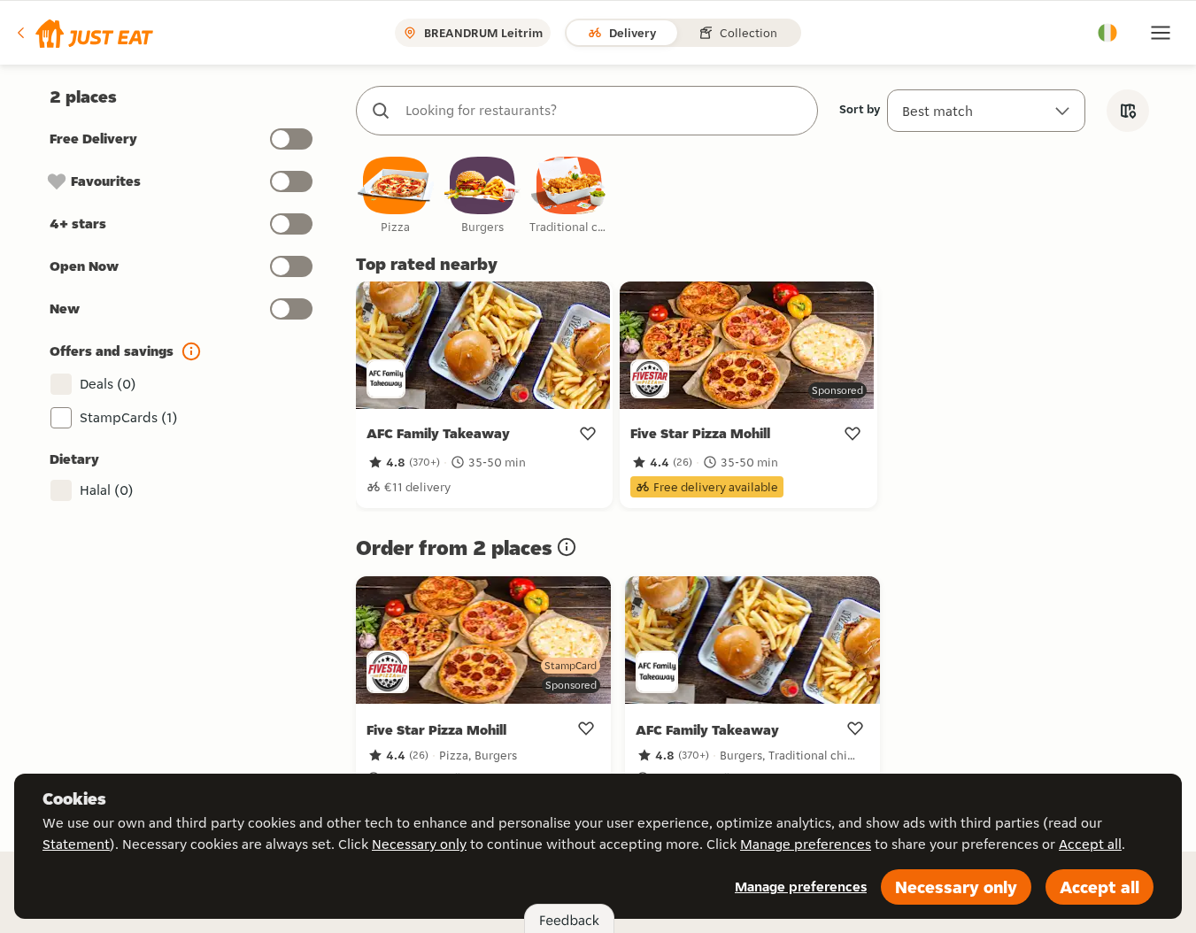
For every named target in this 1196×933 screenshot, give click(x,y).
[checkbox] (396, 196)
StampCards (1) (129, 417)
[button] (83, 33)
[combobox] (604, 110)
